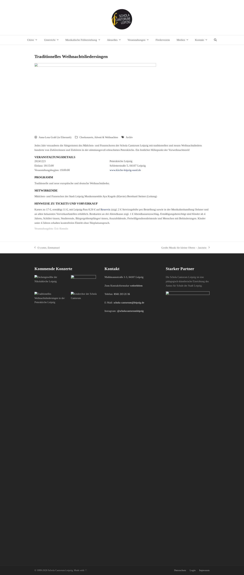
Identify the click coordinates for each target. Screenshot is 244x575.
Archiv (129, 137)
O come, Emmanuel (47, 248)
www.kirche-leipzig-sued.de (125, 170)
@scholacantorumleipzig (130, 311)
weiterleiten (136, 285)
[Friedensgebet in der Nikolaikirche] (51, 279)
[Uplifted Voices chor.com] (51, 298)
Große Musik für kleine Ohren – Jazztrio (183, 248)
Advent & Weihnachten (106, 137)
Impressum (204, 570)
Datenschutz (180, 570)
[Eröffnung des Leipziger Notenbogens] (83, 281)
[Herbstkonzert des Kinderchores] (88, 295)
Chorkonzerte (86, 137)
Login (193, 570)
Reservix (105, 209)
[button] (215, 39)
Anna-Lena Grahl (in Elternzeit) (55, 137)
